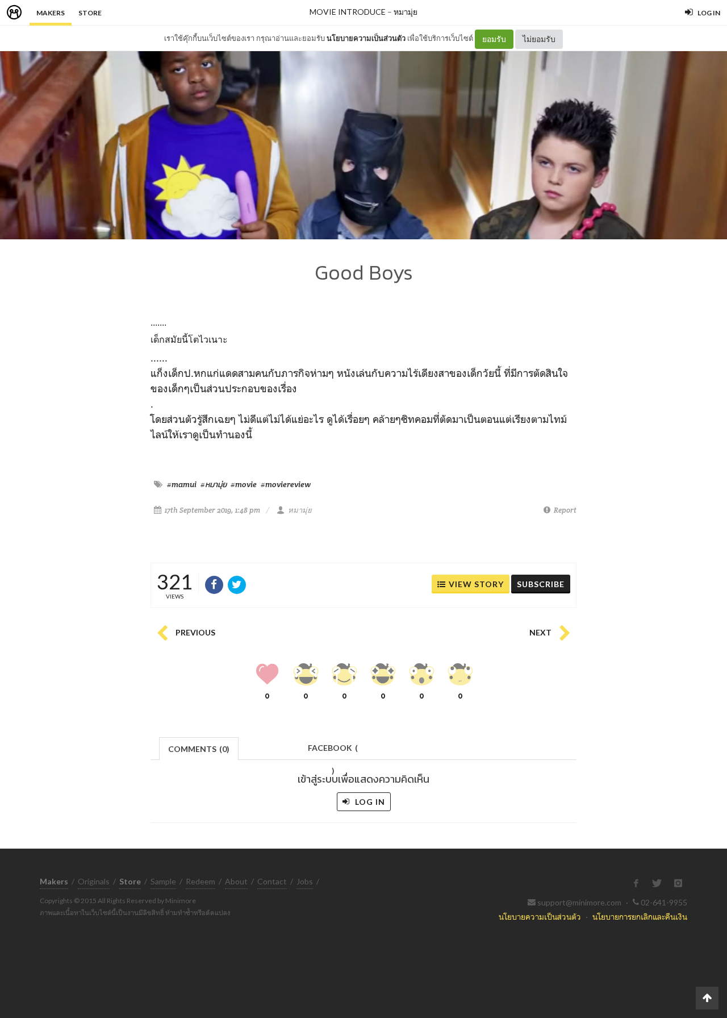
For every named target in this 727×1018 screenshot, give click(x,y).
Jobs (304, 881)
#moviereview (286, 484)
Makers (50, 13)
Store (90, 13)
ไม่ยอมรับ (539, 39)
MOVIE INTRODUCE (348, 11)
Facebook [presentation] (333, 751)
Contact (272, 881)
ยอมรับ (494, 39)
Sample (163, 881)
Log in (369, 802)
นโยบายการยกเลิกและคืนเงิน (639, 916)
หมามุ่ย (405, 11)
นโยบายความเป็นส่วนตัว (366, 38)
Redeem (200, 881)
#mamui (182, 484)
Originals (94, 881)
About (236, 881)
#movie (244, 484)
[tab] (199, 747)
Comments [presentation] (198, 749)
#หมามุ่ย (213, 484)
